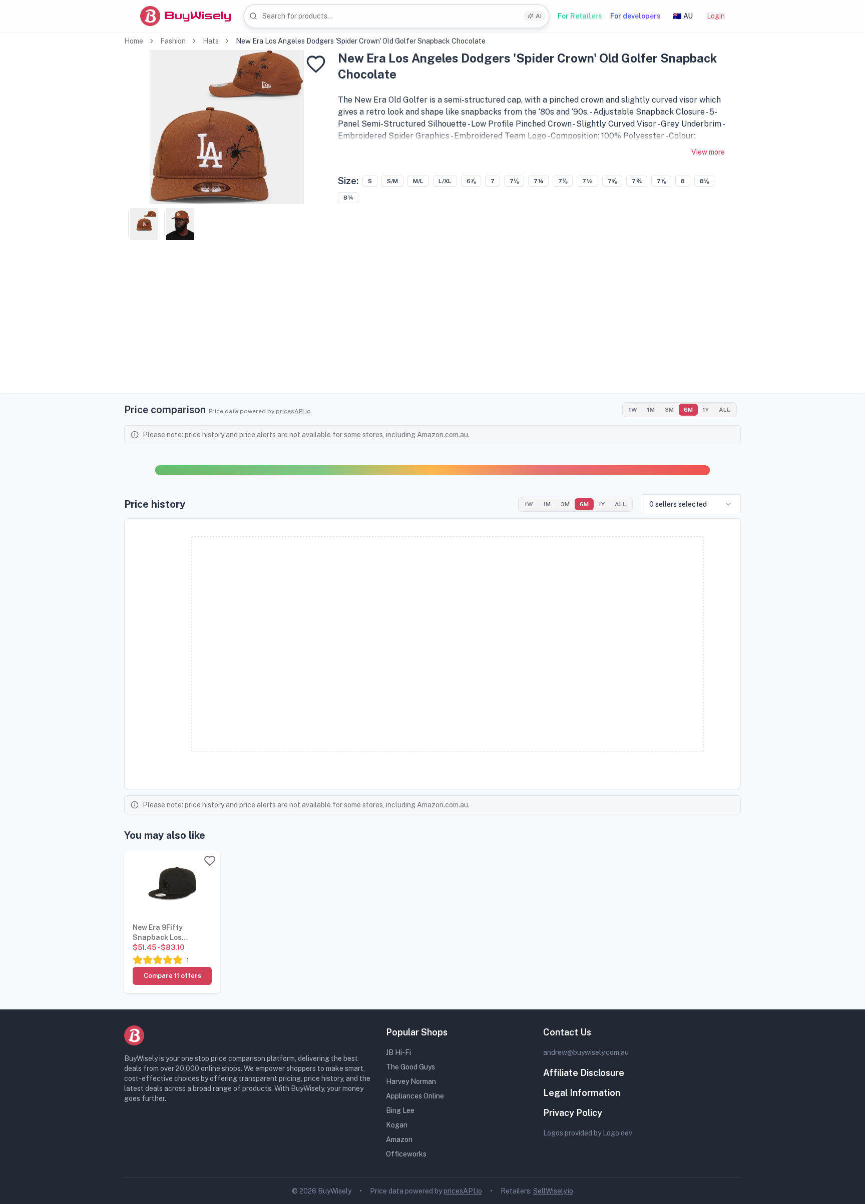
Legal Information (581, 1092)
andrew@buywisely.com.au (586, 1052)
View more (708, 152)
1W (633, 409)
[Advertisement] (432, 323)
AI (539, 16)
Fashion (173, 41)
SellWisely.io (553, 1191)
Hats (211, 41)
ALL (724, 409)
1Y (706, 409)
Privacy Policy (572, 1112)
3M (669, 409)
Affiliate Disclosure (583, 1072)
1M (651, 409)
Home (133, 41)
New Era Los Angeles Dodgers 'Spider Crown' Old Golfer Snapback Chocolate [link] (361, 41)
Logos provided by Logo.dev (587, 1133)
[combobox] (396, 16)
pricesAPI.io (293, 411)
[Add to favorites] (316, 64)
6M (688, 409)
